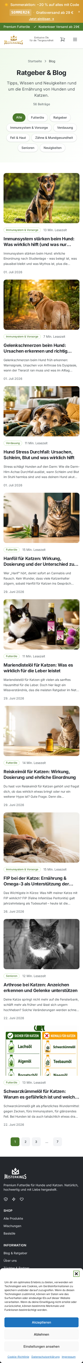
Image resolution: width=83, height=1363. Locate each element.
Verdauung (65, 127)
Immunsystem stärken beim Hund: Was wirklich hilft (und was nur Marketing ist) (39, 244)
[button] (76, 1274)
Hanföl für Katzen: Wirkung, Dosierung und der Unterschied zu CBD (39, 564)
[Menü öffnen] (75, 39)
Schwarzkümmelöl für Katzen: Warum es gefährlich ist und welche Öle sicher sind (40, 1097)
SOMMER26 (20, 12)
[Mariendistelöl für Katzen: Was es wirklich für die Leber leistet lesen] (41, 624)
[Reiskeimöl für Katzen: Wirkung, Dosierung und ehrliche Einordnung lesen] (41, 731)
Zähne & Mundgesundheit (54, 137)
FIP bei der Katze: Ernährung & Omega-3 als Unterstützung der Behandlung (36, 884)
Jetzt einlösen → (41, 19)
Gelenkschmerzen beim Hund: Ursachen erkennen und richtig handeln (35, 351)
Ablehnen (41, 1334)
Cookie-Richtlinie (18, 1356)
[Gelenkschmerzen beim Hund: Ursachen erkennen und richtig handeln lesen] (41, 305)
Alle (19, 117)
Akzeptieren (41, 1322)
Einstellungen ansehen (41, 1346)
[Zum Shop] (62, 39)
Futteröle (37, 117)
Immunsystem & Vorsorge (29, 127)
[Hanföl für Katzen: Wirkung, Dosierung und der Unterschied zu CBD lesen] (41, 518)
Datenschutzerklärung (45, 1356)
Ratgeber (60, 117)
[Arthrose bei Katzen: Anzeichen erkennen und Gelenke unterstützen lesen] (41, 944)
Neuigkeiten (53, 148)
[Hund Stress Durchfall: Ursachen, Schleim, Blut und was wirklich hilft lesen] (41, 411)
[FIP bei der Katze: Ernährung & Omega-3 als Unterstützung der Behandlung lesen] (41, 837)
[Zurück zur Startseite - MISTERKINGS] (14, 39)
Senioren (27, 148)
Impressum (69, 1356)
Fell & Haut (18, 137)
